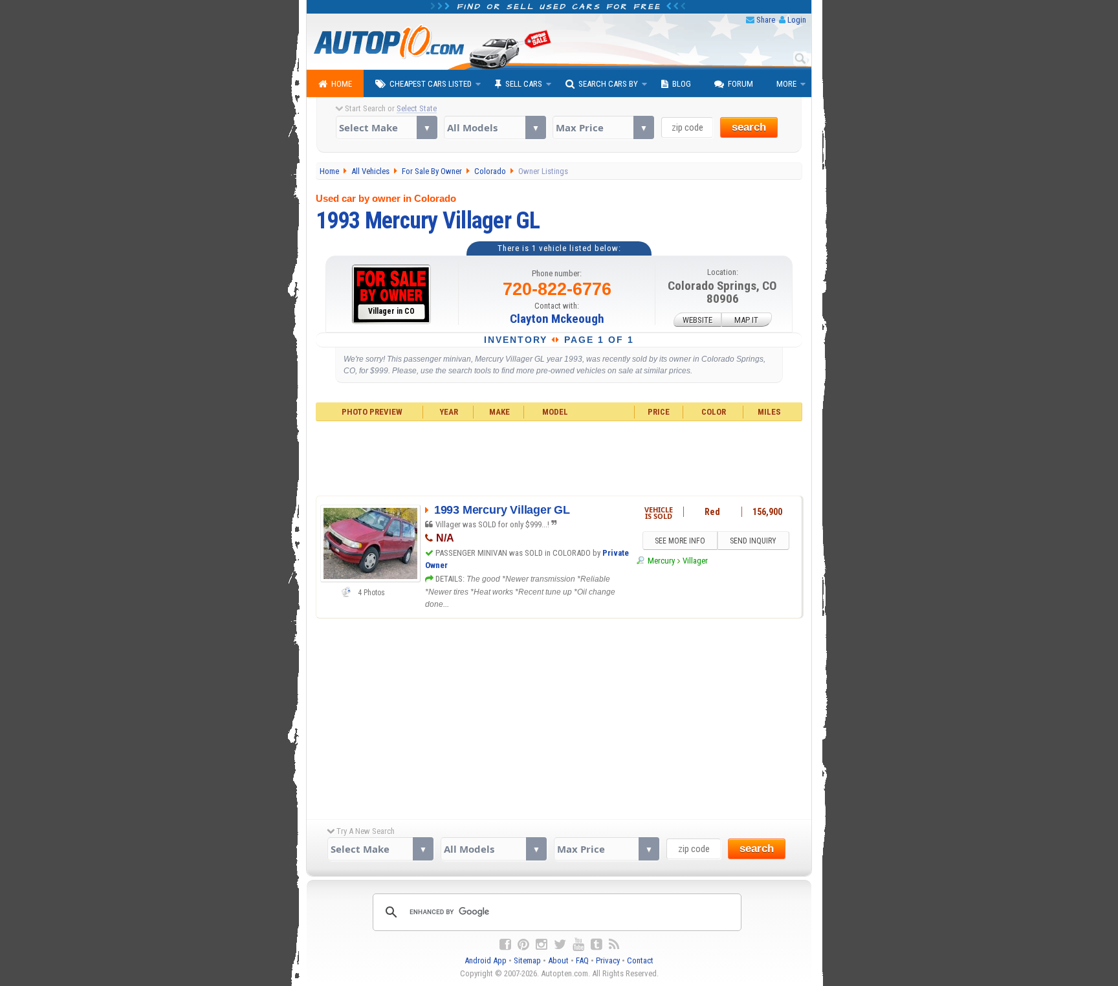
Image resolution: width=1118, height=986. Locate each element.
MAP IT (746, 319)
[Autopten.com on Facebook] (505, 944)
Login (796, 20)
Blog (681, 84)
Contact (640, 960)
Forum (740, 84)
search (749, 127)
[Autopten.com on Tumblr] (596, 944)
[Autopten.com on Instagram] (541, 944)
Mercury (661, 560)
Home (341, 84)
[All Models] (494, 127)
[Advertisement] (559, 457)
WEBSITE (697, 319)
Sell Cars (523, 84)
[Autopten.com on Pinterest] (523, 944)
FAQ (582, 960)
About (558, 960)
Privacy (608, 960)
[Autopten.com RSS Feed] (614, 944)
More (786, 84)
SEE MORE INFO (680, 540)
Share (765, 20)
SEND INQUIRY (753, 540)
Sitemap (527, 960)
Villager (695, 560)
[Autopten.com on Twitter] (560, 944)
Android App (486, 960)
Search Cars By (608, 84)
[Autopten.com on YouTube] (578, 944)
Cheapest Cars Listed (430, 84)
